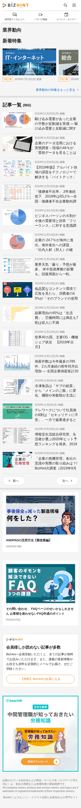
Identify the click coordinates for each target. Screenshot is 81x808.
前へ (16, 480)
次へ (65, 480)
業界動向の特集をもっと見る (56, 90)
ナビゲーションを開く (74, 5)
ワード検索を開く (65, 5)
